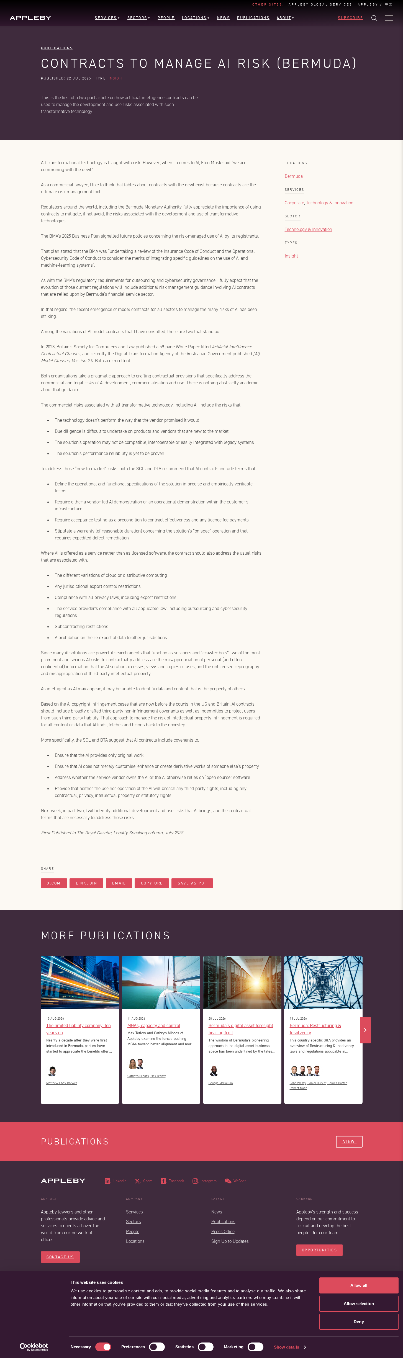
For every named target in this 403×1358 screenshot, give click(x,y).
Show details (286, 1347)
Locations (135, 1241)
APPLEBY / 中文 (375, 5)
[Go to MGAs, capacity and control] (161, 982)
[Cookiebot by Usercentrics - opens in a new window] (33, 1347)
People (132, 1231)
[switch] (157, 1346)
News (216, 1212)
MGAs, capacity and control (153, 1025)
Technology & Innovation (329, 203)
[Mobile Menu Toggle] (389, 18)
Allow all (358, 1285)
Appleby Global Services (321, 5)
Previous (37, 1030)
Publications (57, 48)
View (349, 1141)
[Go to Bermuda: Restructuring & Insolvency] (323, 982)
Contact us (60, 1257)
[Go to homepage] (30, 18)
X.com (54, 883)
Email (119, 883)
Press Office (223, 1231)
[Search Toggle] (374, 18)
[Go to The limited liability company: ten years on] (80, 982)
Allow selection (359, 1303)
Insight (117, 78)
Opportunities (319, 1250)
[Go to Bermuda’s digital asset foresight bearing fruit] (242, 982)
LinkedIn (86, 883)
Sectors (133, 1222)
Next (365, 1030)
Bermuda (294, 176)
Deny (359, 1321)
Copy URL (152, 883)
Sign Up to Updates (230, 1241)
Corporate (294, 203)
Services (134, 1212)
